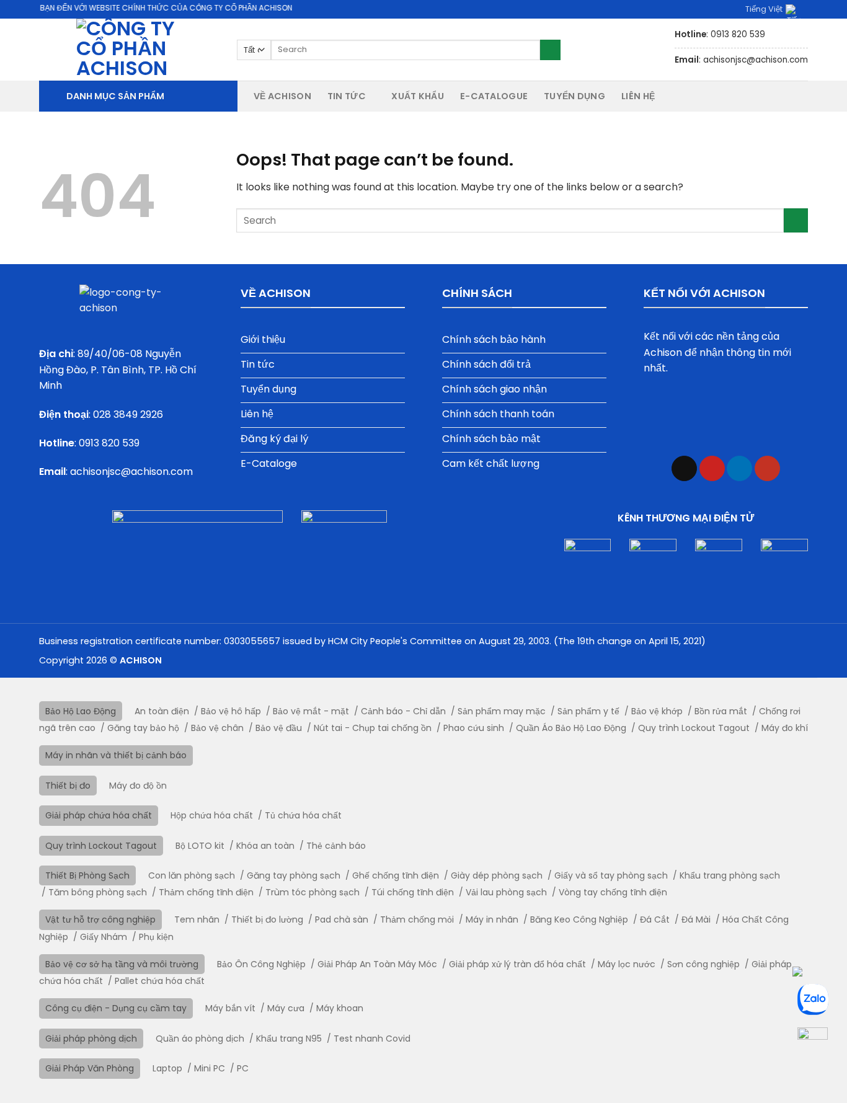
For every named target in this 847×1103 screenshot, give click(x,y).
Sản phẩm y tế (588, 711)
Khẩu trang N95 (289, 1038)
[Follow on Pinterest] (712, 468)
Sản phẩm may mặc (502, 711)
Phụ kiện (156, 937)
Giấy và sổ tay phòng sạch (611, 875)
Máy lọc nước (626, 964)
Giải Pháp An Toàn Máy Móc (377, 964)
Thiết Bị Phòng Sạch (87, 875)
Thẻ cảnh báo (336, 845)
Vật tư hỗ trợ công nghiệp (100, 919)
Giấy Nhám (103, 937)
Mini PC (209, 1068)
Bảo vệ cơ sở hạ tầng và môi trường (121, 964)
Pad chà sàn (341, 919)
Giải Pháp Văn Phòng (89, 1068)
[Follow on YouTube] (767, 468)
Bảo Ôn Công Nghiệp (261, 964)
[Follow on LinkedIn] (739, 468)
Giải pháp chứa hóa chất (98, 815)
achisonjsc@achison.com (131, 471)
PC (243, 1068)
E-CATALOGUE (494, 96)
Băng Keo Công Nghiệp (579, 919)
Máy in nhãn (492, 919)
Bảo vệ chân (217, 728)
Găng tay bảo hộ (143, 728)
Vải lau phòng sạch (506, 892)
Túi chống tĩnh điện (412, 892)
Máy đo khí (784, 728)
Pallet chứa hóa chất (160, 981)
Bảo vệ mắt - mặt (311, 711)
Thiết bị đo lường (267, 919)
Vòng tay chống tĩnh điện (613, 892)
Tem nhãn (197, 919)
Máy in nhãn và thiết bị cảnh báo (116, 755)
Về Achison (282, 96)
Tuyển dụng (574, 96)
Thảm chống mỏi (417, 919)
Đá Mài (696, 919)
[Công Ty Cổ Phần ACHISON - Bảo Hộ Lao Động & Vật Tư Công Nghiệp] (128, 50)
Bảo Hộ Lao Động (80, 711)
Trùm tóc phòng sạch (312, 892)
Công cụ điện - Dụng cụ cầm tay (116, 1008)
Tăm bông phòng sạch (97, 892)
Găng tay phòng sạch (293, 875)
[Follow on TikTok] (684, 468)
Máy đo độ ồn (138, 785)
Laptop (167, 1068)
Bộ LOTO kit (199, 845)
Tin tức (346, 96)
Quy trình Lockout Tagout (694, 728)
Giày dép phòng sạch (497, 875)
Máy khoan (339, 1008)
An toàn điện (162, 711)
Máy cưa (285, 1008)
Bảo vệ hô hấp (231, 711)
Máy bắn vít (230, 1008)
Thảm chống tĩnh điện (206, 892)
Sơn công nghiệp (703, 964)
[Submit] (550, 50)
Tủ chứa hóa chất (303, 815)
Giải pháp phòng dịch (91, 1038)
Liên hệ (638, 96)
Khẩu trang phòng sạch (730, 875)
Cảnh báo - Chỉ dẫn (403, 711)
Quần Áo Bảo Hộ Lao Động (571, 728)
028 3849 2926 (128, 414)
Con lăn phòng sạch (191, 875)
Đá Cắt (655, 919)
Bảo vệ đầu (278, 728)
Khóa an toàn (265, 845)
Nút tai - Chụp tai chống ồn (373, 728)
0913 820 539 (109, 443)
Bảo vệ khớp (657, 711)
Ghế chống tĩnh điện (395, 875)
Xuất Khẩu (417, 96)
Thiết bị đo (68, 785)
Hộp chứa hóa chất (212, 815)
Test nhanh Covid (372, 1038)
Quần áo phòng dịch (200, 1038)
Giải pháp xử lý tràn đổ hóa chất (517, 964)
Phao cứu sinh (473, 728)
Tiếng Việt (764, 9)
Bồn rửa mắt (720, 711)
